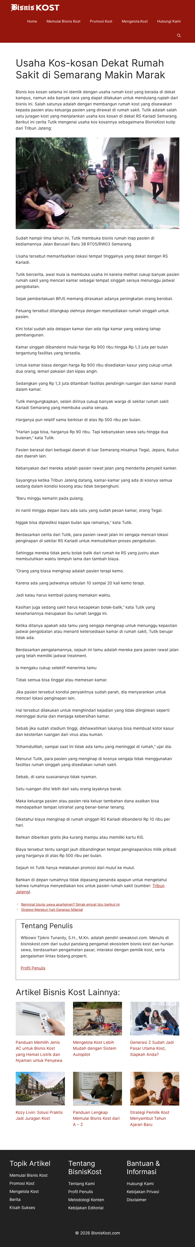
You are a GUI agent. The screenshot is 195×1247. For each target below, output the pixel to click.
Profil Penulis (33, 968)
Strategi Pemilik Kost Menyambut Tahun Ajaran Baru (149, 1118)
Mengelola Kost (135, 21)
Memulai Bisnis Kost (63, 21)
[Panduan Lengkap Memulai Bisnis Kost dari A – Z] (97, 1102)
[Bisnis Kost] (35, 7)
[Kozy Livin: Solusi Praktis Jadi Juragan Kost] (40, 1102)
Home (32, 21)
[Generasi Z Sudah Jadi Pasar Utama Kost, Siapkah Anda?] (154, 1032)
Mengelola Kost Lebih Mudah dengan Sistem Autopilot (94, 1048)
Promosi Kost (101, 21)
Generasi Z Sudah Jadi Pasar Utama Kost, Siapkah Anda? (152, 1048)
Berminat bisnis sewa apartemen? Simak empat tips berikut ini (70, 904)
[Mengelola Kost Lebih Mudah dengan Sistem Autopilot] (97, 1032)
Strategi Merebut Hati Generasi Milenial (52, 910)
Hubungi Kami (169, 21)
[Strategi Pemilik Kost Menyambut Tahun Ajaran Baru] (154, 1102)
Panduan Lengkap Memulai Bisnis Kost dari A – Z (96, 1118)
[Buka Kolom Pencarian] (178, 35)
